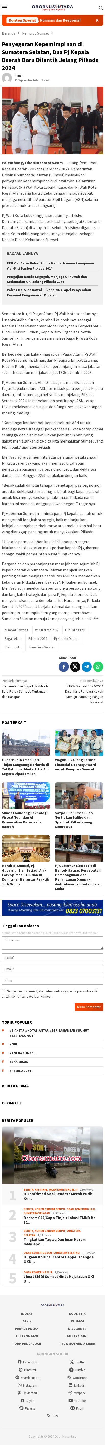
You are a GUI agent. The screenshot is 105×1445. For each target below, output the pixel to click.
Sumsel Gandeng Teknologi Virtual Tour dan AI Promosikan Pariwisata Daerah (25, 820)
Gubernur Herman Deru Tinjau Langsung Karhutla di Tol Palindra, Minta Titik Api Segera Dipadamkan (25, 767)
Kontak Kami (77, 1336)
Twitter (80, 1362)
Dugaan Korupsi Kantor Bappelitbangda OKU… (59, 1259)
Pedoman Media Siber (77, 1344)
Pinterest (30, 1370)
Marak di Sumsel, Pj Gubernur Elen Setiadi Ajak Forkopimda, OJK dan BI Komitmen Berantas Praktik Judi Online (25, 874)
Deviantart (30, 1393)
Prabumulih (13, 647)
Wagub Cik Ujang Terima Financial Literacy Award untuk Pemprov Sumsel (75, 764)
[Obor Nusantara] (52, 7)
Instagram (30, 1385)
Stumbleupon (30, 1378)
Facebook (30, 1362)
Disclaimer (77, 1329)
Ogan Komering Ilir (63, 1189)
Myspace (80, 1393)
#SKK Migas (18, 1062)
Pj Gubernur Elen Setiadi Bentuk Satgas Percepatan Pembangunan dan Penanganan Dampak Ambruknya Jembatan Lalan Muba (78, 877)
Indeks (27, 1314)
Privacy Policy (27, 1329)
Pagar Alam (13, 638)
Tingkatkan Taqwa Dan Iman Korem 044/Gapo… (55, 1241)
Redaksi (77, 1321)
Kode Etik (77, 1314)
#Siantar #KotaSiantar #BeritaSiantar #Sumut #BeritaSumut (49, 1033)
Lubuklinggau (75, 630)
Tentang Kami (26, 1336)
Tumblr (80, 1370)
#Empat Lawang (16, 630)
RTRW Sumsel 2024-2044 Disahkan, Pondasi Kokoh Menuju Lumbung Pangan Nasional (84, 691)
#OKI (13, 1044)
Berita (28, 1189)
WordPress (80, 1378)
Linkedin (80, 1385)
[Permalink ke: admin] (7, 77)
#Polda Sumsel (22, 1053)
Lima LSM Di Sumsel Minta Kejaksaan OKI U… (59, 1279)
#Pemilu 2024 (20, 1071)
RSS (55, 1416)
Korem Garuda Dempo (50, 1209)
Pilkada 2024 (37, 638)
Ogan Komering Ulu (80, 1209)
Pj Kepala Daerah (67, 638)
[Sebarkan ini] (64, 667)
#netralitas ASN (46, 630)
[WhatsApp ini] (98, 667)
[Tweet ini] (75, 667)
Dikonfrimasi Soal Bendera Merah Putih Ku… (58, 1196)
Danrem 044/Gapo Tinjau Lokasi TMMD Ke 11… (60, 1220)
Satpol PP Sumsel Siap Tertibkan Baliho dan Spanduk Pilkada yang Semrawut (74, 820)
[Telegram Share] (87, 667)
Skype (30, 1400)
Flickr (79, 1408)
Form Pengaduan (26, 1344)
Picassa (30, 1408)
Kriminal (41, 1189)
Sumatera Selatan (41, 647)
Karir (26, 1321)
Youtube (80, 1400)
